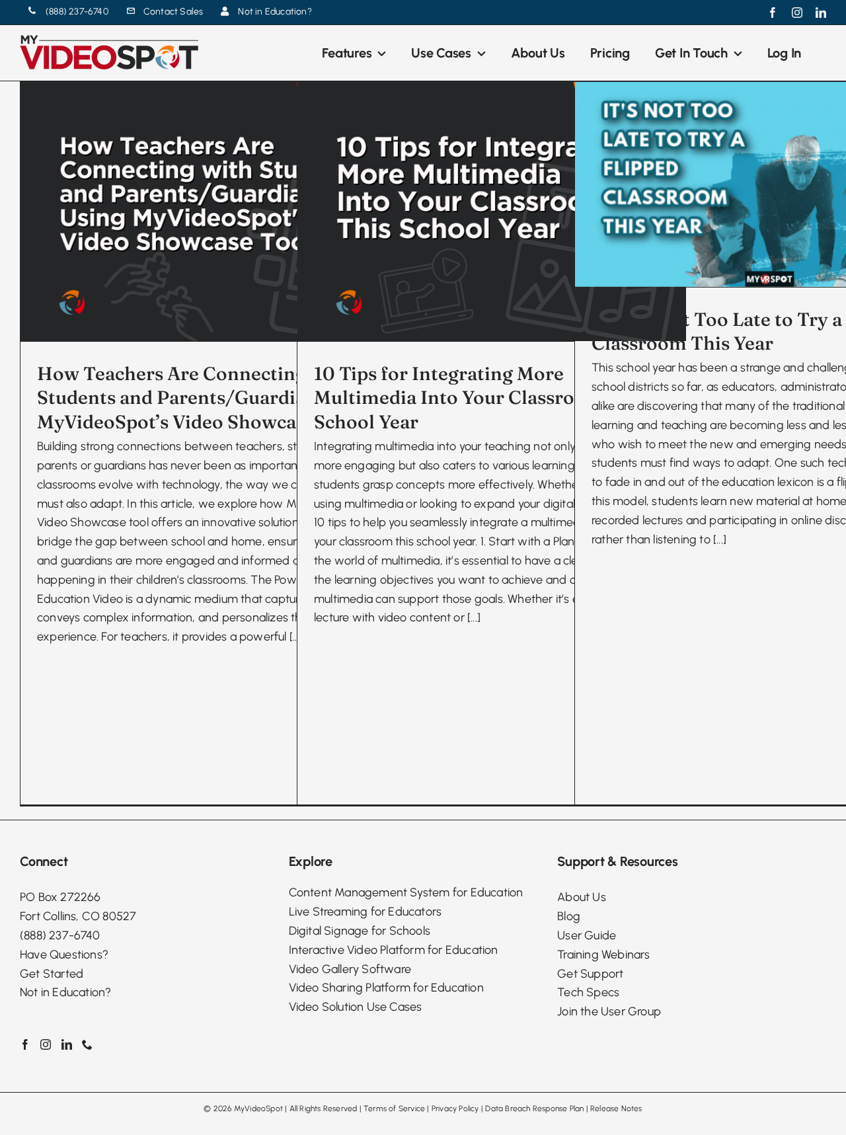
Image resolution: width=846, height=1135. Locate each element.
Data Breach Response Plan (534, 1108)
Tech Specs (588, 992)
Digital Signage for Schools (359, 930)
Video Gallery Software (350, 969)
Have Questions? (64, 954)
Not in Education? (65, 992)
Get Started (51, 973)
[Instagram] (45, 1044)
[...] (474, 617)
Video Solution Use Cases (355, 1006)
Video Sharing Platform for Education (386, 987)
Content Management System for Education (406, 892)
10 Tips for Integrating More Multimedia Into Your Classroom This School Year (480, 397)
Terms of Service (394, 1108)
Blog (568, 916)
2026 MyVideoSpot (248, 1108)
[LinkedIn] (66, 1044)
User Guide (586, 935)
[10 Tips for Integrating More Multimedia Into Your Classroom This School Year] (491, 211)
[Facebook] (25, 1044)
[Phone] (87, 1044)
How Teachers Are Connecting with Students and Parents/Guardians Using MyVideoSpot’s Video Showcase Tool (209, 397)
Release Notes (616, 1108)
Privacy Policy (455, 1108)
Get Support (590, 973)
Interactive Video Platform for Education (393, 950)
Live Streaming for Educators (365, 911)
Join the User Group (609, 1011)
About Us (581, 897)
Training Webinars (603, 954)
